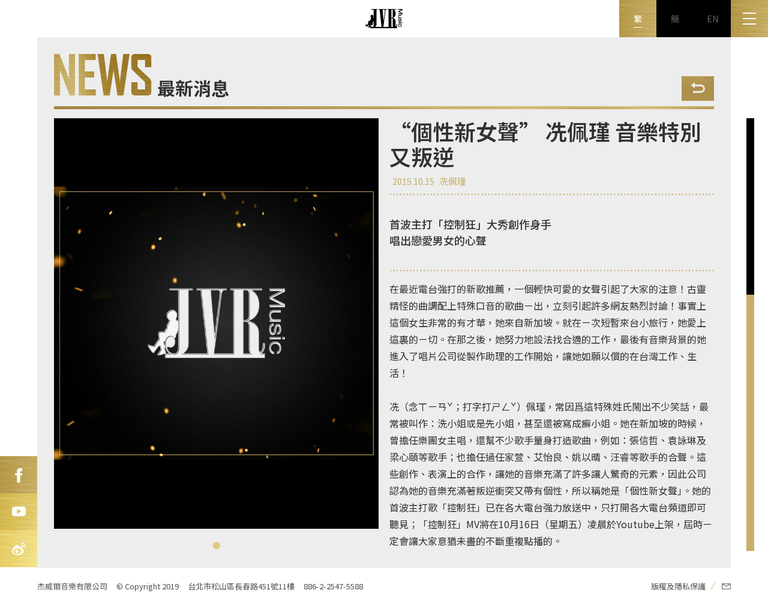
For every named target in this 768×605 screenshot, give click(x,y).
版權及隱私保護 (678, 586)
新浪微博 (18, 549)
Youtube (18, 512)
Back (698, 88)
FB (18, 474)
